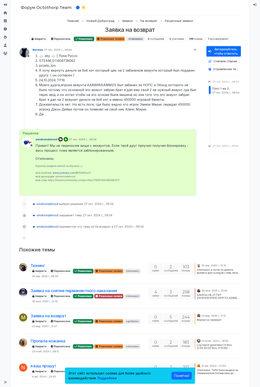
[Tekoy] (198, 365)
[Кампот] (198, 341)
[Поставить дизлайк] (192, 124)
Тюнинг (37, 265)
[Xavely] (23, 292)
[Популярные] (5, 37)
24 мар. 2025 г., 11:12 (214, 315)
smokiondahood (46, 139)
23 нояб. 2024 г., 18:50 (215, 340)
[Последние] (5, 29)
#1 (195, 49)
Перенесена (61, 38)
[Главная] (5, 13)
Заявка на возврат (48, 315)
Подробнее (107, 378)
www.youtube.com (64, 172)
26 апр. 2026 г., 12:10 (214, 265)
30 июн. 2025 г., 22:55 (214, 290)
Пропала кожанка (47, 341)
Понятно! (181, 376)
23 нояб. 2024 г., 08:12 (45, 351)
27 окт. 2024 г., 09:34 (82, 139)
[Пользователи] (5, 45)
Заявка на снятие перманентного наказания (73, 290)
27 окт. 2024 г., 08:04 (58, 49)
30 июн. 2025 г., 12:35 (45, 301)
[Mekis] (23, 343)
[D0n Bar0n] (198, 315)
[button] (5, 382)
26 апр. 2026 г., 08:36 (45, 276)
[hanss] (198, 290)
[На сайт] (5, 5)
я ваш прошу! (43, 365)
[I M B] (23, 267)
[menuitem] (254, 5)
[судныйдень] (198, 265)
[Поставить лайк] (178, 124)
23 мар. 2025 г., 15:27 (44, 326)
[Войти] (254, 5)
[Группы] (5, 53)
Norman (37, 49)
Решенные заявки (112, 38)
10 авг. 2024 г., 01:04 (214, 365)
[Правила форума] (5, 21)
